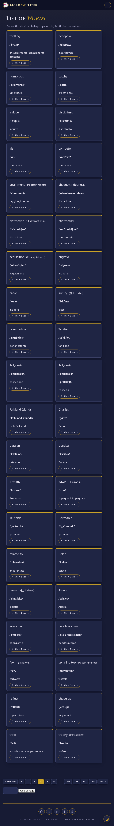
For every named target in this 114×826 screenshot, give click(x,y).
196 (76, 781)
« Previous (10, 781)
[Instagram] (72, 811)
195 (68, 781)
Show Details (22, 63)
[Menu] (107, 5)
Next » (102, 781)
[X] (49, 811)
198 (93, 781)
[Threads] (57, 811)
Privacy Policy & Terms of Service (79, 819)
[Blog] (41, 811)
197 (84, 781)
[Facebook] (65, 811)
